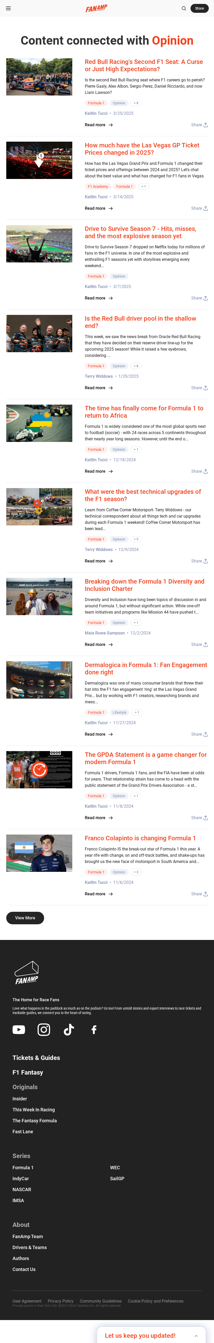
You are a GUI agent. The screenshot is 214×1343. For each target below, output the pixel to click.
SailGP (117, 1178)
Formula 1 (96, 103)
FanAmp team (28, 1236)
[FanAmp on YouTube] (19, 1029)
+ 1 (143, 186)
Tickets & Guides (36, 1058)
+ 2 (136, 872)
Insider (20, 1098)
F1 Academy (98, 186)
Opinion (119, 103)
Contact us (24, 1269)
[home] (97, 8)
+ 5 (136, 539)
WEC (115, 1167)
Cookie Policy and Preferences (155, 1301)
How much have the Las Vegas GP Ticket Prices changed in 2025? (142, 149)
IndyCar (21, 1178)
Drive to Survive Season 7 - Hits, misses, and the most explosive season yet (140, 232)
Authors (21, 1258)
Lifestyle (119, 712)
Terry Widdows (99, 376)
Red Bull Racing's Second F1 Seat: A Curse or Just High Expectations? (144, 65)
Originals (25, 1087)
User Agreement (27, 1301)
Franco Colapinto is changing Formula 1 (140, 838)
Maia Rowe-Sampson (105, 633)
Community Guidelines (101, 1301)
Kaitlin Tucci (96, 113)
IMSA (18, 1200)
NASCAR (22, 1189)
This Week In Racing (34, 1109)
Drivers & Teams (30, 1247)
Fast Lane (23, 1131)
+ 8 (136, 103)
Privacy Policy (61, 1301)
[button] (8, 8)
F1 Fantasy (28, 1072)
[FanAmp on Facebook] (94, 1029)
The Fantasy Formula (35, 1120)
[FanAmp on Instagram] (44, 1029)
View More (25, 917)
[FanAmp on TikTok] (69, 1029)
